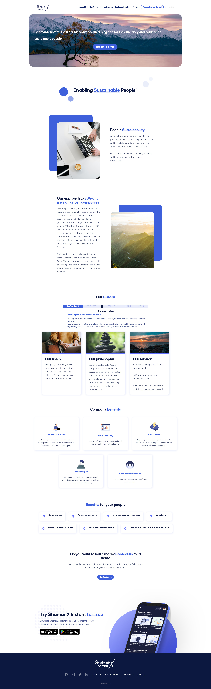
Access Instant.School (152, 7)
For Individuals (106, 7)
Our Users (93, 7)
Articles (136, 7)
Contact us (104, 577)
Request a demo (105, 47)
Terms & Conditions (112, 674)
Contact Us (142, 674)
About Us (83, 7)
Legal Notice (96, 674)
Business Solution (123, 7)
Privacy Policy (128, 674)
